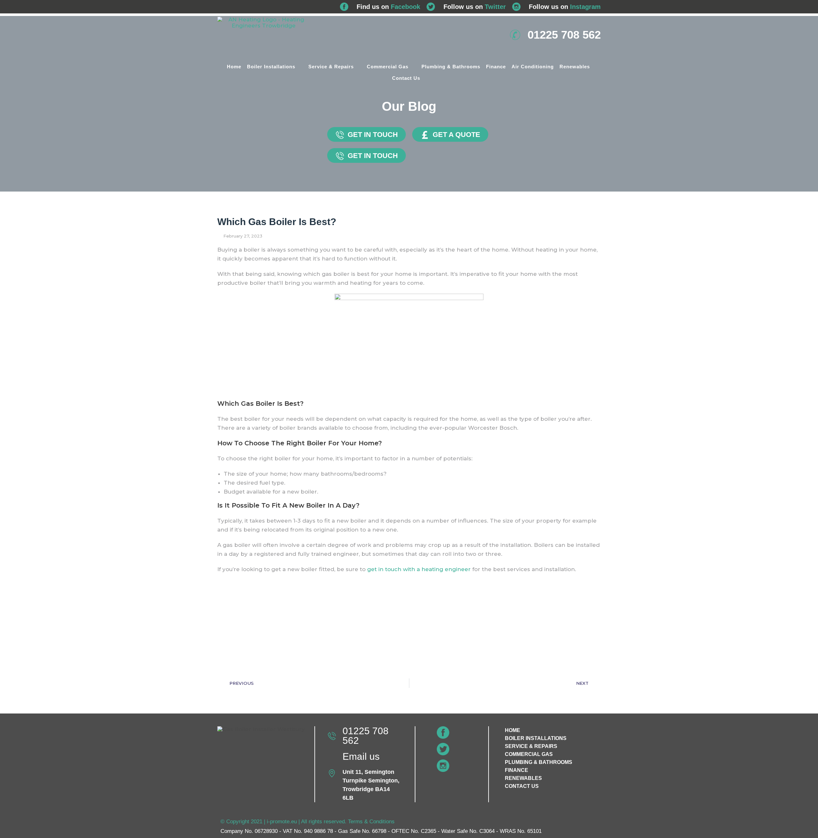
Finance (496, 66)
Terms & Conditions (371, 822)
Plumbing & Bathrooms (450, 66)
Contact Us (406, 78)
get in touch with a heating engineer (419, 569)
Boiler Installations (271, 66)
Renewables (574, 66)
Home (234, 66)
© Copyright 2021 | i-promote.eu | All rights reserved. (284, 822)
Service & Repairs (331, 66)
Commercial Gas (387, 66)
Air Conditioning (533, 66)
